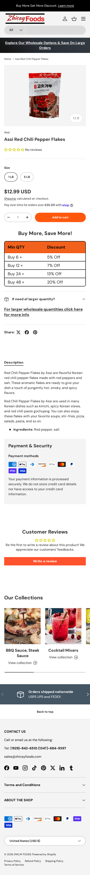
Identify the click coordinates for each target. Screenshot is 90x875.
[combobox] (45, 30)
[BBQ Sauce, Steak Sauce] (22, 626)
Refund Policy (33, 861)
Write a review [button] (45, 561)
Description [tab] (13, 362)
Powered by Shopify (44, 854)
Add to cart (60, 217)
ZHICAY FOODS (22, 854)
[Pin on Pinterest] (35, 332)
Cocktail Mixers (63, 650)
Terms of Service (14, 864)
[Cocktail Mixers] (63, 626)
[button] (74, 18)
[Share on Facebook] (27, 332)
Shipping (10, 198)
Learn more (66, 6)
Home (7, 59)
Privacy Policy (12, 861)
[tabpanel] (45, 401)
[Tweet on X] (18, 332)
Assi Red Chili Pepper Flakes (31, 59)
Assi (7, 132)
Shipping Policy (54, 861)
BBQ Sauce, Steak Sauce (22, 653)
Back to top (45, 712)
